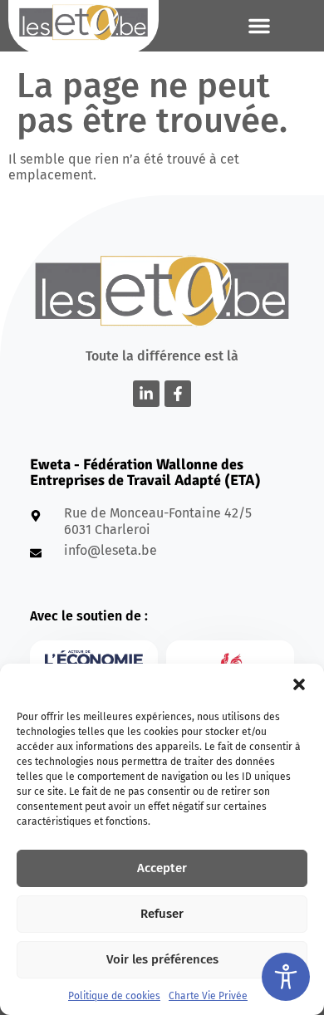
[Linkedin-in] (146, 393)
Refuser (162, 913)
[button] (299, 684)
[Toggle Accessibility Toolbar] (286, 977)
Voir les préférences (162, 959)
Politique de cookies (114, 996)
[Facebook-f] (177, 393)
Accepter (162, 868)
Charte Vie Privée (208, 996)
